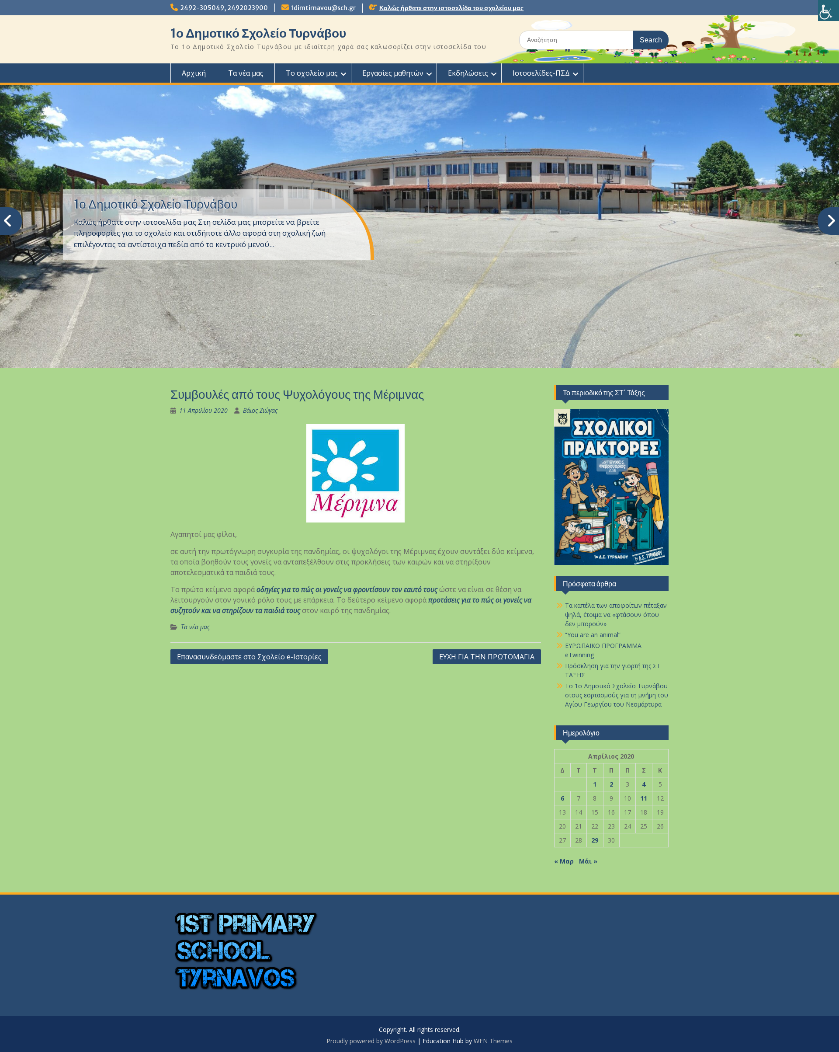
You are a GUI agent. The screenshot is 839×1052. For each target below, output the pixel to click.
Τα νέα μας (245, 73)
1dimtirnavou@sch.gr (323, 8)
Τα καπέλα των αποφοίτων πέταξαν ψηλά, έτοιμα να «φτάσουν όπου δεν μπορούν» (616, 614)
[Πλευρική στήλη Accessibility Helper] (828, 10)
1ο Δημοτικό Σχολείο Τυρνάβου (258, 33)
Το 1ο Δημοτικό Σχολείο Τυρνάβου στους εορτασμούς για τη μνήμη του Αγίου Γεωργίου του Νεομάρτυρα (616, 695)
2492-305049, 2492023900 (224, 8)
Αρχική (194, 73)
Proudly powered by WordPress (371, 1041)
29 (594, 840)
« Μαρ (564, 861)
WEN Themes (493, 1041)
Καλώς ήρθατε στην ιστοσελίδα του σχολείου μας (451, 8)
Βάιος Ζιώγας (260, 410)
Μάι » (588, 861)
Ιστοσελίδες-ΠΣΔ (541, 73)
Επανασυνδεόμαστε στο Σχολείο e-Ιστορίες (249, 657)
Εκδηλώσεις (468, 73)
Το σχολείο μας (312, 73)
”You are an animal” (593, 635)
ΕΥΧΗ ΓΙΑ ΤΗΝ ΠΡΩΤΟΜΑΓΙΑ (486, 657)
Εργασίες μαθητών (392, 73)
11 (643, 798)
